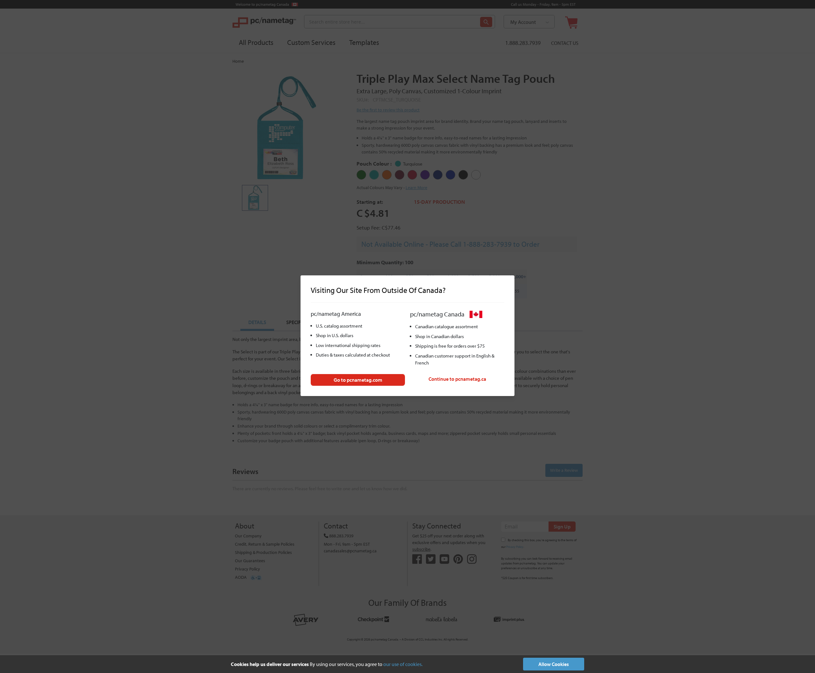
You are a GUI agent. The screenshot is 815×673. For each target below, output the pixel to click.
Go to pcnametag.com (358, 380)
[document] (407, 664)
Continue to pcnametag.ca (457, 379)
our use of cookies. (402, 664)
